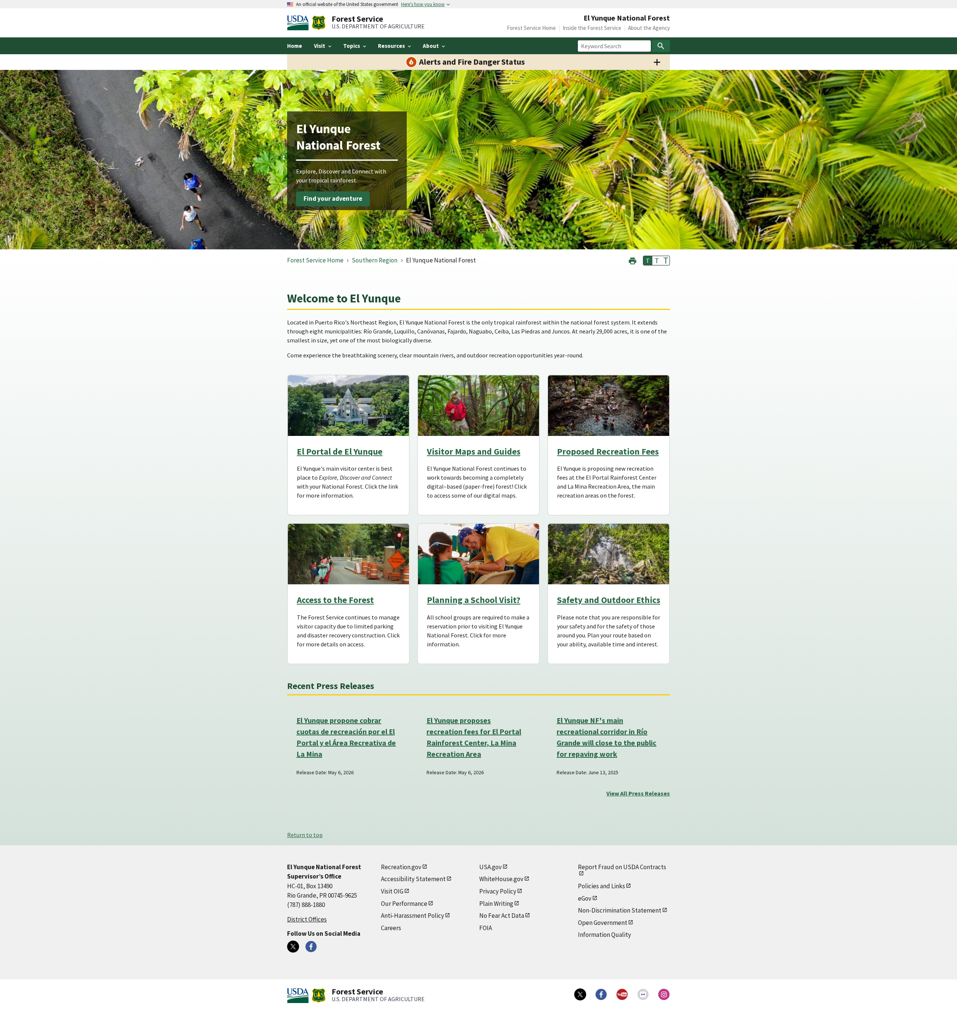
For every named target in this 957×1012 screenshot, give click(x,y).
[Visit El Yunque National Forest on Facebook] (311, 947)
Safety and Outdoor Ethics (608, 599)
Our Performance (404, 903)
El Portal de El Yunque (339, 451)
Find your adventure (333, 199)
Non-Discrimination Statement (619, 910)
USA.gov (490, 867)
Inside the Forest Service (592, 27)
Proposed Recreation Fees (608, 451)
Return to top (305, 835)
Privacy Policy (497, 891)
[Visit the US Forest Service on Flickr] (643, 994)
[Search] (661, 46)
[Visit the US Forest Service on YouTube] (622, 994)
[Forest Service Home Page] (319, 22)
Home (294, 45)
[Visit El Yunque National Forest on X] (293, 947)
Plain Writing (496, 903)
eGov (584, 898)
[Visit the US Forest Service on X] (580, 994)
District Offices (307, 919)
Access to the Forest (335, 599)
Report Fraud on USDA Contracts (622, 867)
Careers (391, 928)
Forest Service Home (531, 27)
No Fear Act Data (501, 915)
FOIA (485, 928)
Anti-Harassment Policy (412, 915)
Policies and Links (601, 886)
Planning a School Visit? (473, 599)
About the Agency (649, 27)
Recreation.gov (401, 867)
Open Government (602, 923)
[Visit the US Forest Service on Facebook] (601, 994)
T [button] (648, 260)
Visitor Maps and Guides (473, 451)
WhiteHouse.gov (501, 879)
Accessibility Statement (413, 879)
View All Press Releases (638, 793)
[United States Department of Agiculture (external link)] (299, 22)
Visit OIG (392, 891)
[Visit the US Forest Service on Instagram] (664, 994)
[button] (632, 260)
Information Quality (604, 935)
